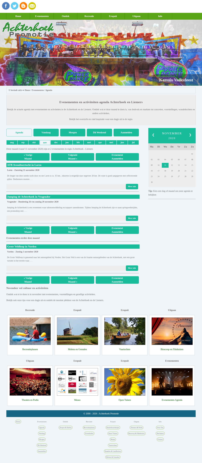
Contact (160, 439)
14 (185, 165)
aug (12, 142)
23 (152, 176)
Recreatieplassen (30, 349)
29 (192, 176)
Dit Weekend (99, 132)
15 (192, 165)
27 (179, 176)
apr (100, 142)
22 (192, 171)
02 (152, 160)
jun (122, 142)
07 (185, 160)
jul (133, 142)
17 (158, 171)
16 (152, 171)
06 (179, 160)
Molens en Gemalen (77, 349)
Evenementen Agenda (172, 400)
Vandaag (46, 132)
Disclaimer (160, 433)
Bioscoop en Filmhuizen (172, 349)
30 (152, 182)
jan (67, 142)
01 (192, 154)
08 (192, 160)
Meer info (132, 186)
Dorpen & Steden (66, 427)
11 (165, 165)
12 (172, 165)
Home (18, 16)
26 (172, 176)
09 (152, 165)
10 (158, 165)
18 (165, 171)
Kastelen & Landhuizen (113, 451)
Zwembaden (89, 433)
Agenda (48, 90)
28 (185, 176)
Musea (77, 400)
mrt (89, 142)
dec (56, 142)
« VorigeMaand (28, 157)
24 (158, 176)
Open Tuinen (125, 400)
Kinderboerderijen (113, 427)
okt (34, 142)
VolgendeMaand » (72, 157)
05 (172, 160)
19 (172, 171)
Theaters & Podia (136, 427)
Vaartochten (124, 349)
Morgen (73, 132)
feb (78, 142)
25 (165, 176)
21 (185, 171)
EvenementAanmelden (117, 157)
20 (179, 171)
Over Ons (160, 427)
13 (179, 165)
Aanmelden (126, 132)
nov (45, 142)
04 (165, 160)
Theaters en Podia (30, 400)
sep (23, 142)
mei (111, 142)
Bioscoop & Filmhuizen (136, 433)
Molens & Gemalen (112, 457)
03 (158, 160)
